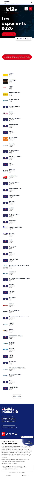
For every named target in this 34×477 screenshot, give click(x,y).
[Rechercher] (32, 2)
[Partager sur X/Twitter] (28, 38)
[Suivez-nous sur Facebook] (7, 434)
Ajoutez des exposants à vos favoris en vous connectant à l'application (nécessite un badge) (17, 57)
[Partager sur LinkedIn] (30, 38)
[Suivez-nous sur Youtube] (16, 434)
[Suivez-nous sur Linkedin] (13, 434)
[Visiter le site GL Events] (3, 434)
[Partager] (25, 38)
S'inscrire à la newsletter (9, 427)
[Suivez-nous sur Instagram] (10, 434)
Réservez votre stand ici (9, 34)
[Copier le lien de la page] (23, 38)
